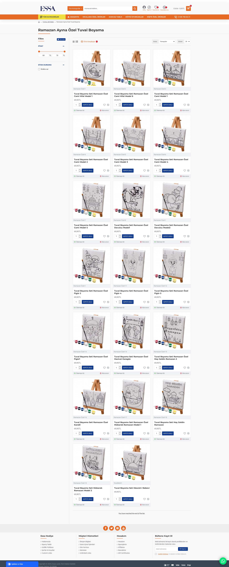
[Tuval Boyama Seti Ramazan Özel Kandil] (91, 396)
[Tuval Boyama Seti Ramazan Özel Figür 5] (172, 265)
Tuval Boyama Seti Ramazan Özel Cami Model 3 (131, 160)
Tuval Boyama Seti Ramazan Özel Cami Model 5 (91, 226)
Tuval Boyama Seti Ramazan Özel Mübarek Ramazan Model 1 (131, 423)
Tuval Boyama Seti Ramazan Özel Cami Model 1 (171, 95)
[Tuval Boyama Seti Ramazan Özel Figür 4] (132, 265)
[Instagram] (117, 528)
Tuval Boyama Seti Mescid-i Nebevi (132, 488)
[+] (79, 104)
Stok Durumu (45, 65)
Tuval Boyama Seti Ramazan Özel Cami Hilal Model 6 (131, 95)
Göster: (180, 41)
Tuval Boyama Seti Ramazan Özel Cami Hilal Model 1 (91, 95)
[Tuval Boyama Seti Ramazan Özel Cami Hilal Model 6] (132, 68)
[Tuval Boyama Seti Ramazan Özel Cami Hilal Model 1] (91, 68)
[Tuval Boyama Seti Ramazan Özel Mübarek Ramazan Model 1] (132, 396)
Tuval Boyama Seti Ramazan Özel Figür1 (91, 358)
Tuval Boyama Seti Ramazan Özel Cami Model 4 (171, 160)
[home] (39, 22)
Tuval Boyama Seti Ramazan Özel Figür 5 (171, 292)
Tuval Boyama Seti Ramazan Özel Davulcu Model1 (131, 226)
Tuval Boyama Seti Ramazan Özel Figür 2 (91, 292)
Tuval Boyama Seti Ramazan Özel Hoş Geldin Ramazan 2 (171, 358)
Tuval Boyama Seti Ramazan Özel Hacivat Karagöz (131, 358)
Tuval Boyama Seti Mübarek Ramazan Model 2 (88, 489)
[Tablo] (73, 41)
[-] (79, 106)
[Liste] (77, 41)
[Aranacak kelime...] (134, 8)
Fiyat (40, 46)
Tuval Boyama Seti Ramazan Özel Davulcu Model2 (171, 226)
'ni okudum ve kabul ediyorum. (172, 554)
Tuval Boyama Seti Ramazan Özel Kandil (91, 423)
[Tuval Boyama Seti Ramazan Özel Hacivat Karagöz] (132, 331)
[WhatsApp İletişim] (223, 561)
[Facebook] (105, 528)
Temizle (62, 39)
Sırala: (155, 41)
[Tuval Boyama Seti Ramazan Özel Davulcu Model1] (132, 199)
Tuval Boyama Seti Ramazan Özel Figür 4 (131, 292)
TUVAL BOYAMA (48, 22)
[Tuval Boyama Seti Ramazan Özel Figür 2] (91, 265)
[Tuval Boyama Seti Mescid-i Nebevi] (132, 462)
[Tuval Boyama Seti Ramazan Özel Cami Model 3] (132, 134)
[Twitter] (111, 528)
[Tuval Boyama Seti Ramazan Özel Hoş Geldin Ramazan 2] (172, 331)
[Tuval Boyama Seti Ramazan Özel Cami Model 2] (91, 134)
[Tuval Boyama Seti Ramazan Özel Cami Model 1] (172, 68)
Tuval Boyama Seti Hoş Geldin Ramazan (169, 423)
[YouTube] (123, 528)
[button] (87, 105)
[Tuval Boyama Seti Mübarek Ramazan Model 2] (91, 462)
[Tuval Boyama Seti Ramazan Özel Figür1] (91, 331)
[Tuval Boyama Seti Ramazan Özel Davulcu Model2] (172, 199)
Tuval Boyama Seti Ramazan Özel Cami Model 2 (91, 160)
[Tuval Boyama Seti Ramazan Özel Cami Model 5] (91, 199)
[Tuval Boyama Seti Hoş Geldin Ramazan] (172, 396)
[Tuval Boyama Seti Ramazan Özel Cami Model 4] (172, 134)
